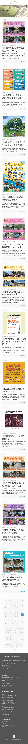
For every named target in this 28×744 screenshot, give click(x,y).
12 (12, 603)
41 (5, 612)
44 (12, 612)
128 (22, 635)
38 (17, 609)
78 (17, 621)
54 (17, 614)
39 (20, 609)
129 (5, 637)
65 (5, 619)
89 (5, 625)
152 (22, 641)
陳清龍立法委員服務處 (11, 45)
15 (20, 603)
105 (5, 630)
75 (10, 621)
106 (8, 630)
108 (12, 630)
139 (10, 639)
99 (10, 628)
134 (17, 637)
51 (10, 614)
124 (12, 635)
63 (20, 616)
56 (22, 614)
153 (5, 644)
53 (15, 614)
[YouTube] (15, 741)
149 (15, 641)
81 (5, 623)
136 (22, 637)
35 (10, 609)
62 (17, 616)
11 (10, 603)
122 (8, 635)
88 (22, 623)
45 (15, 612)
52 (12, 614)
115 (10, 632)
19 (10, 605)
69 (15, 619)
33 (5, 609)
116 (12, 632)
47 (20, 612)
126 (17, 635)
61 (15, 616)
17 (5, 605)
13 (15, 603)
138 (8, 639)
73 (5, 621)
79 (20, 621)
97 (5, 628)
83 (10, 623)
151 (20, 641)
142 (17, 639)
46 (17, 612)
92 (12, 625)
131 (10, 637)
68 (12, 619)
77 (15, 621)
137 (5, 639)
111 (20, 630)
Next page (13, 649)
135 (20, 637)
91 (10, 625)
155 (10, 644)
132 (12, 637)
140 (12, 639)
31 (20, 607)
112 (22, 630)
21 (15, 605)
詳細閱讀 (23, 61)
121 (5, 635)
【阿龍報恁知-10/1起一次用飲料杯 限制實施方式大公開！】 (14, 341)
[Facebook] (13, 741)
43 (10, 612)
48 (22, 612)
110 (17, 630)
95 (20, 625)
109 (15, 630)
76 (12, 621)
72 (22, 619)
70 (17, 619)
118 (17, 632)
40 (22, 609)
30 (17, 607)
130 (8, 637)
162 (14, 646)
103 (20, 628)
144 (22, 639)
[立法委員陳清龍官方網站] (14, 2)
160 (22, 644)
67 (10, 619)
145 (5, 641)
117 (15, 632)
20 (12, 605)
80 (22, 621)
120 (22, 632)
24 (22, 605)
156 (12, 644)
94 (17, 625)
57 (5, 616)
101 (15, 628)
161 (11, 646)
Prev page (14, 596)
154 (8, 644)
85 (15, 623)
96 (22, 625)
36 (12, 609)
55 (20, 614)
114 (8, 632)
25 (5, 607)
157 (15, 644)
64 (22, 616)
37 (15, 609)
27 (10, 607)
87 (20, 623)
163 (16, 646)
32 (22, 607)
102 (17, 628)
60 (12, 616)
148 (12, 641)
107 (10, 630)
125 (15, 635)
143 (20, 639)
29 (15, 607)
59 (10, 616)
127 (20, 635)
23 (20, 605)
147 (10, 641)
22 (17, 605)
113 (5, 632)
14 (17, 603)
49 (5, 614)
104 (22, 628)
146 (8, 641)
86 (17, 623)
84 (12, 623)
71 (20, 619)
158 (17, 644)
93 (15, 625)
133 (15, 637)
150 (17, 641)
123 (10, 635)
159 (20, 644)
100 (12, 628)
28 (12, 607)
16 (22, 603)
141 (15, 639)
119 (20, 632)
